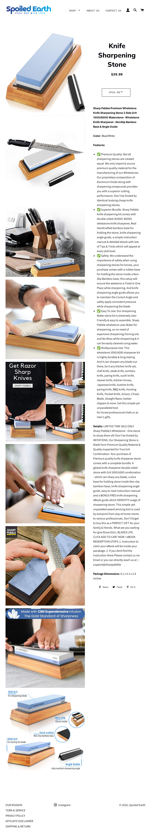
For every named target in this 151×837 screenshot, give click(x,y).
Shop (73, 11)
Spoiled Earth (137, 805)
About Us (93, 11)
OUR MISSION (14, 805)
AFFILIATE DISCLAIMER (19, 821)
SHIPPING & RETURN (18, 826)
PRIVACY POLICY (15, 816)
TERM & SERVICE (15, 810)
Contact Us (114, 11)
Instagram (64, 805)
